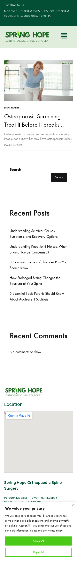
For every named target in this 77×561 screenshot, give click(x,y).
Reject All (38, 552)
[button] (64, 36)
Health (15, 107)
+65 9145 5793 (14, 5)
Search (15, 169)
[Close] (72, 505)
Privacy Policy (54, 530)
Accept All (38, 541)
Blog (7, 107)
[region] (38, 531)
